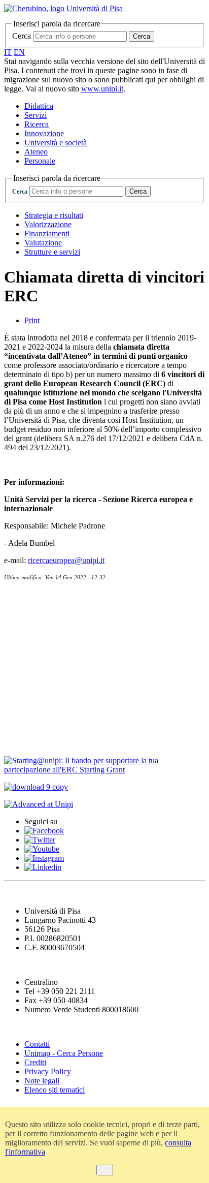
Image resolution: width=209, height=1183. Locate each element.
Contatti (21, 596)
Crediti (35, 1062)
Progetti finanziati (41, 699)
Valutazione (43, 242)
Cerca (21, 36)
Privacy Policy (47, 1071)
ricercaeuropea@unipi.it (66, 560)
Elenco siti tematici (54, 1089)
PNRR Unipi (30, 720)
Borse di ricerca (36, 658)
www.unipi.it (102, 88)
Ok (104, 1170)
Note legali (41, 1080)
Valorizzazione (48, 224)
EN (19, 52)
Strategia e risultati (53, 215)
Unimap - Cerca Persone (63, 1053)
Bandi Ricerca (33, 637)
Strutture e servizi (52, 251)
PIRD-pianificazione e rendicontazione (83, 679)
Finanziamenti (46, 233)
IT (8, 52)
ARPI (16, 741)
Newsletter (25, 616)
